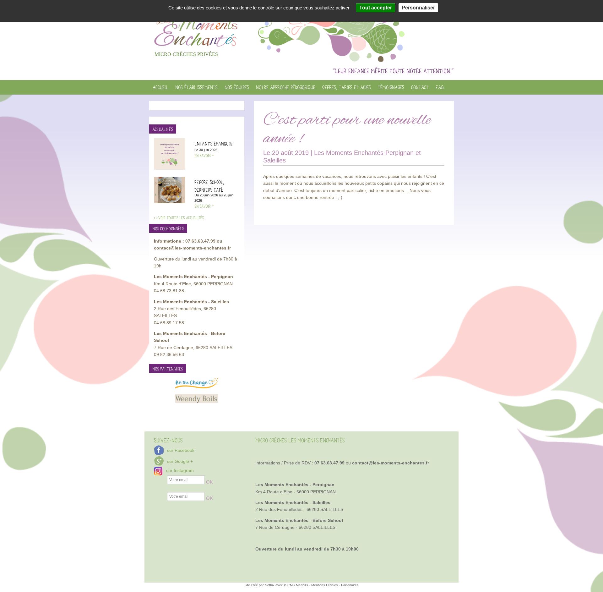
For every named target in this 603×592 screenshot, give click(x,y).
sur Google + (180, 461)
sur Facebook (180, 450)
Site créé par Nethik (259, 585)
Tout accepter (375, 7)
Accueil (160, 87)
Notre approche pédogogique (285, 87)
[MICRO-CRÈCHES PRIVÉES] (196, 24)
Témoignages (391, 87)
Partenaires (350, 585)
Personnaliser (418, 7)
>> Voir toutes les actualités (179, 218)
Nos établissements (196, 87)
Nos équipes (237, 87)
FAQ (440, 87)
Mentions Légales (324, 585)
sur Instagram (180, 470)
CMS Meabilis (297, 585)
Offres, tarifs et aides (346, 87)
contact (420, 87)
